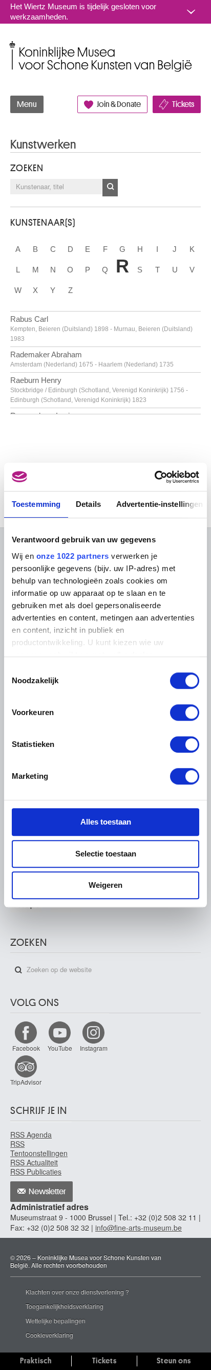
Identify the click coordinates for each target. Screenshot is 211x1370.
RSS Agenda (31, 1134)
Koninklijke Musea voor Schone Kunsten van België (12, 45)
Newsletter (47, 1192)
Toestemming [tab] (36, 504)
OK (110, 187)
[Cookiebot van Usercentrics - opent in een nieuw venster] (154, 477)
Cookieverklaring (49, 1334)
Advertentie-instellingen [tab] (159, 504)
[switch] (184, 712)
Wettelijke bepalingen (56, 1320)
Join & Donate (119, 104)
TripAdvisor (25, 1081)
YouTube (60, 1048)
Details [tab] (88, 504)
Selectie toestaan (105, 853)
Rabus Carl (101, 328)
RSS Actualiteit (34, 1162)
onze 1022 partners (72, 556)
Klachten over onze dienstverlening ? (77, 1291)
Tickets (183, 104)
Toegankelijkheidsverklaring (64, 1306)
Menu (27, 104)
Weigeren (105, 885)
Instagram (94, 1048)
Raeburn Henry (99, 390)
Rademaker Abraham (92, 359)
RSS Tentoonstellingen (39, 1148)
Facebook (26, 1048)
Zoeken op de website (18, 970)
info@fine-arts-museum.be (138, 1227)
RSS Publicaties (35, 1171)
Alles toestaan (105, 821)
